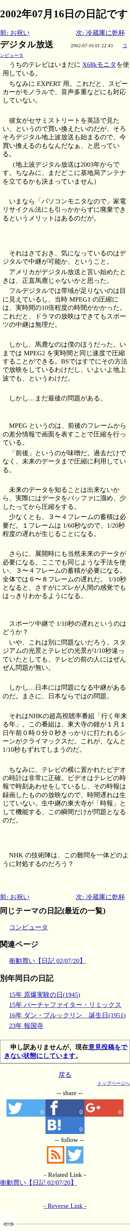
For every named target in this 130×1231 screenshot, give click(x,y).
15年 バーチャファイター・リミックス (65, 1004)
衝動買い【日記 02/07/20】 (47, 960)
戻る (65, 1074)
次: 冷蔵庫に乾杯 (100, 32)
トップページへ (113, 1083)
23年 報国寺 (26, 1025)
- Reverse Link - (65, 1205)
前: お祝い (15, 32)
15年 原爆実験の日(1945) (44, 994)
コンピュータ (28, 927)
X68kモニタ (99, 64)
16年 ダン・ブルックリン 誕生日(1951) (67, 1015)
